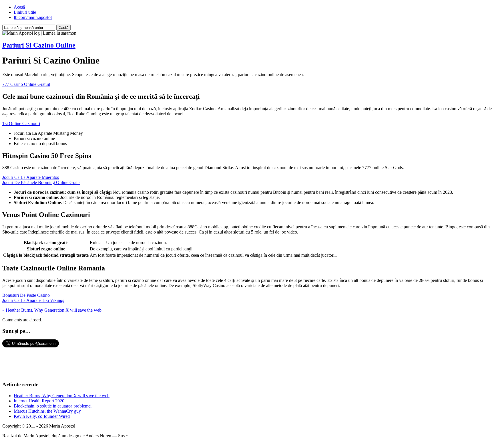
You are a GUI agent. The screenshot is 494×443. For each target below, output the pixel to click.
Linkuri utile (25, 12)
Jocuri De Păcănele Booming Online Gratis (41, 182)
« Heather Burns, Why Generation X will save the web (51, 310)
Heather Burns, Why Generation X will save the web (61, 395)
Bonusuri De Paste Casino (26, 295)
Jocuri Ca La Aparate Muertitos (30, 177)
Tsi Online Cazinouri (21, 123)
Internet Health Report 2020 (39, 400)
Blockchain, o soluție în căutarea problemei (52, 406)
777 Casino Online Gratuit (26, 84)
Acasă (19, 7)
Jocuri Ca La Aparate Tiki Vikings (33, 300)
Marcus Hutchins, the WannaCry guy (47, 411)
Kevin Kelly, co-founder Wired (42, 416)
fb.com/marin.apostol (33, 17)
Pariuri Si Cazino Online (38, 45)
